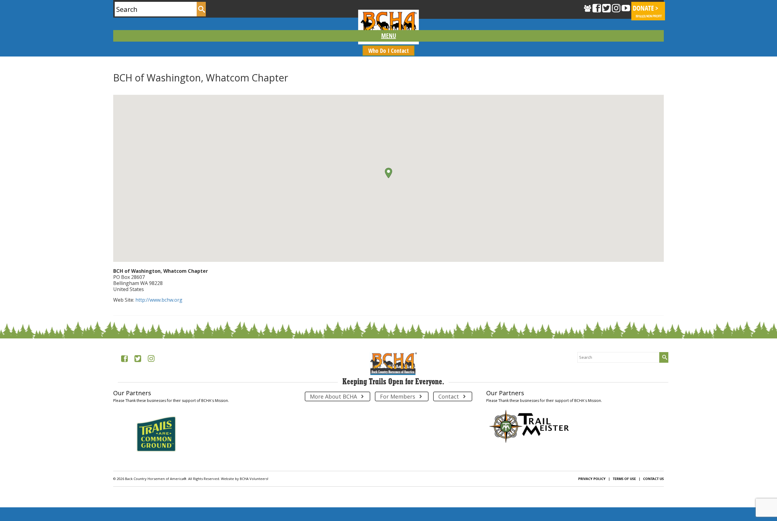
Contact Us (653, 478)
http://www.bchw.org (158, 299)
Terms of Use (624, 478)
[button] (388, 173)
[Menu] (388, 36)
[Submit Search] (201, 9)
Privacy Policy (592, 478)
